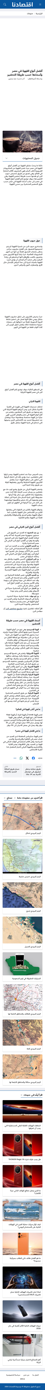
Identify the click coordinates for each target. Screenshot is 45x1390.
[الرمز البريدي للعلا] (22, 1036)
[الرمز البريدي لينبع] (22, 898)
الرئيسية (39, 13)
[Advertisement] (22, 43)
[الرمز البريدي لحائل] (22, 819)
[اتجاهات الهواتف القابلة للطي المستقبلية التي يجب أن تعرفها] (22, 1115)
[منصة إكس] (27, 758)
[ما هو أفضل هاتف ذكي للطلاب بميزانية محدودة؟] (22, 1248)
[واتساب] (21, 758)
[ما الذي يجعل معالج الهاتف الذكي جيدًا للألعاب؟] (22, 1180)
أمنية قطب (32, 79)
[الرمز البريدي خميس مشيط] (22, 859)
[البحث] (5, 4)
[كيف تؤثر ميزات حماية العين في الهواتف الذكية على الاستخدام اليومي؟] (22, 1214)
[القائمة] (40, 4)
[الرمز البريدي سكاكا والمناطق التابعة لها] (22, 1069)
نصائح (9, 798)
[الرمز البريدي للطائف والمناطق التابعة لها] (22, 1000)
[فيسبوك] (33, 758)
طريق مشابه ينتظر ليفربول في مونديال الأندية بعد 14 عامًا (33, 771)
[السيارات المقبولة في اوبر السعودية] (22, 967)
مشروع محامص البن (14, 608)
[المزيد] (15, 758)
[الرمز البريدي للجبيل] (22, 933)
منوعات (30, 13)
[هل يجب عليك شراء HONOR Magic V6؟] (22, 1148)
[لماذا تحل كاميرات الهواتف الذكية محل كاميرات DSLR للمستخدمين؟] (22, 1282)
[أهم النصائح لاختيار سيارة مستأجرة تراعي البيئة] (22, 1349)
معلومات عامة (23, 798)
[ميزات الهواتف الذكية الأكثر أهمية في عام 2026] (22, 1315)
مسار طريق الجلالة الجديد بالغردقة (11, 770)
